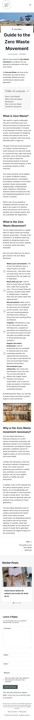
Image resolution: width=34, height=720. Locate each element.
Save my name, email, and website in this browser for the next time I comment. (17, 680)
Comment (8, 628)
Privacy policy (22, 711)
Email (6, 664)
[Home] (12, 29)
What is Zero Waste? (12, 96)
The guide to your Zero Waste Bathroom (25, 546)
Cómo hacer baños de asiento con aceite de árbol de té (16, 593)
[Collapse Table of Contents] (28, 91)
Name (6, 655)
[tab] (13, 602)
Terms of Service (12, 711)
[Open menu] (30, 4)
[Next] (28, 584)
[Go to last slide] (5, 584)
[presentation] (17, 577)
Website (7, 673)
